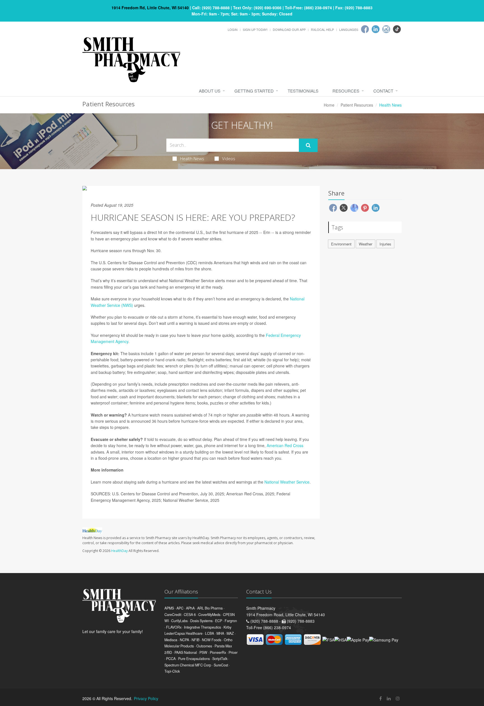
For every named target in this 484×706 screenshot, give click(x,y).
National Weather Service (287, 482)
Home (329, 105)
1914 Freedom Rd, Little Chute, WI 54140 (150, 7)
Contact (383, 91)
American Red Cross (285, 445)
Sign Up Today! (255, 29)
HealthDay (119, 550)
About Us (209, 91)
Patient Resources (357, 105)
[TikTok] (397, 29)
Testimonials (303, 91)
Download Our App (289, 29)
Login (233, 29)
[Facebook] (365, 29)
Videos (228, 158)
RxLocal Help (322, 29)
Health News (192, 158)
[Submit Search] (308, 145)
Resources (345, 91)
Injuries (385, 244)
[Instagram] (386, 29)
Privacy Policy (146, 698)
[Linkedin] (376, 29)
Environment (341, 244)
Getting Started (254, 91)
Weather (365, 244)
